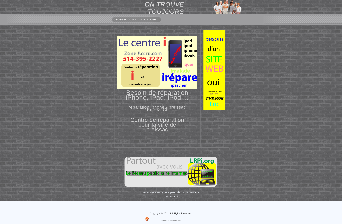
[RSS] (147, 219)
